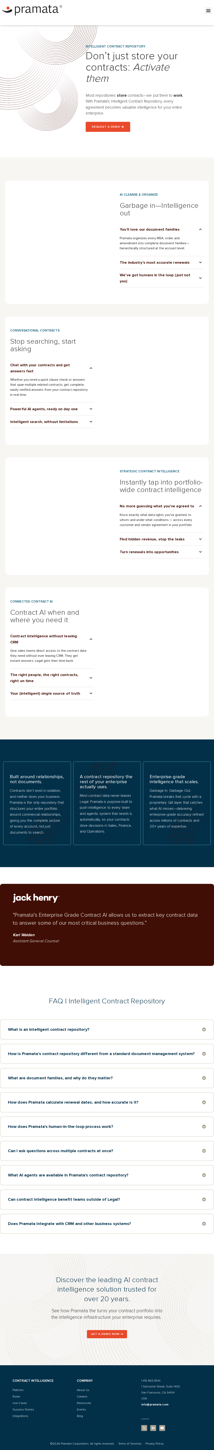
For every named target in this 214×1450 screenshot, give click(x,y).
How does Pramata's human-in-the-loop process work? (60, 1126)
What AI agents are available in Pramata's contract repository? (68, 1175)
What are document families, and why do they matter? (60, 1078)
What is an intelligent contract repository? (48, 1029)
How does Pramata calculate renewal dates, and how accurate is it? (73, 1102)
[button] (208, 10)
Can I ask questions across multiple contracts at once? (60, 1150)
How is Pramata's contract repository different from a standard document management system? (101, 1053)
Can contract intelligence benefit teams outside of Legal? (64, 1199)
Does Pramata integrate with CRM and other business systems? (69, 1223)
